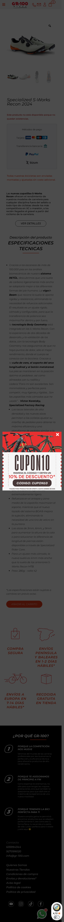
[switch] (57, 917)
